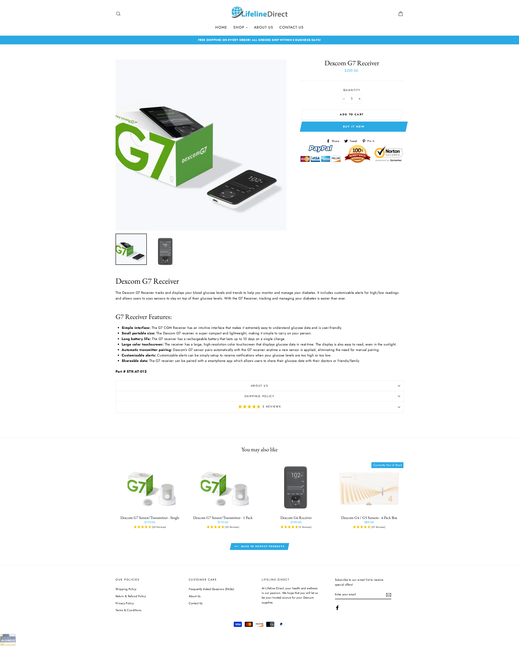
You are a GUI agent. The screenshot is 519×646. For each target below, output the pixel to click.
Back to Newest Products (262, 546)
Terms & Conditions (129, 610)
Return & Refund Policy (131, 596)
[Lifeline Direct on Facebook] (337, 607)
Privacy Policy (125, 603)
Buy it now (354, 126)
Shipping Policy (259, 396)
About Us (259, 386)
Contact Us (196, 603)
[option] (259, 40)
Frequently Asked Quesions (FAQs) (211, 589)
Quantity (351, 90)
